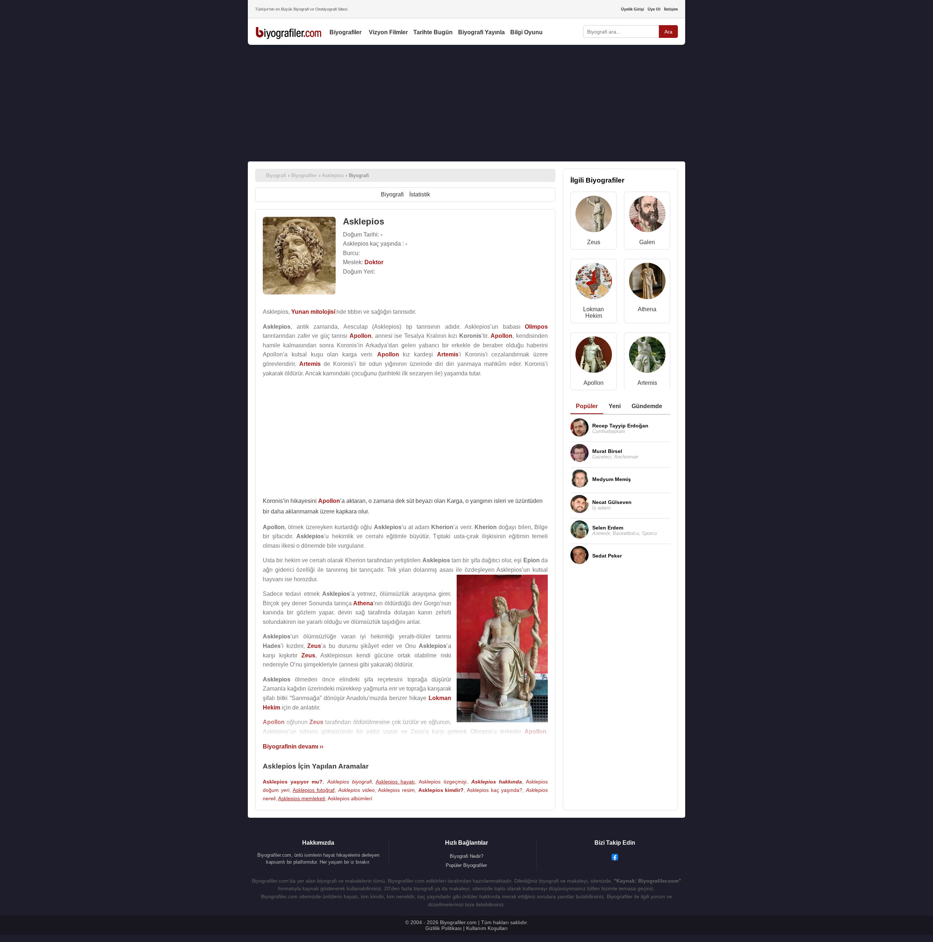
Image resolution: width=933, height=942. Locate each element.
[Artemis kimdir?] (647, 356)
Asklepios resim (396, 790)
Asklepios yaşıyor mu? (293, 782)
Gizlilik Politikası (443, 928)
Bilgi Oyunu (526, 32)
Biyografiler (345, 32)
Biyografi (392, 194)
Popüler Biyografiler (466, 865)
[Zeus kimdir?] (593, 215)
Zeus (593, 242)
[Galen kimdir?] (647, 215)
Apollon (593, 383)
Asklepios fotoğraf (314, 790)
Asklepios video (356, 790)
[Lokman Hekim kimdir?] (593, 282)
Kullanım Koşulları (487, 928)
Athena (647, 309)
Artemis (647, 383)
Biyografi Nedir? (466, 856)
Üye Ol (654, 9)
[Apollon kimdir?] (593, 356)
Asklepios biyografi (349, 782)
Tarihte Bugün (433, 32)
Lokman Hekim (593, 312)
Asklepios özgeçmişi (442, 782)
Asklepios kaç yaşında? (494, 790)
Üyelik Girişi (632, 9)
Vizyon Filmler (388, 32)
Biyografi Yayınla (481, 32)
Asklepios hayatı (395, 782)
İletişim (671, 9)
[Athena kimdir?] (647, 282)
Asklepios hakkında (496, 782)
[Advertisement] (466, 103)
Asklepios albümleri (350, 798)
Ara (668, 32)
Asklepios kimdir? (441, 790)
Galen (647, 242)
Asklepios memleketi (301, 798)
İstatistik (419, 194)
